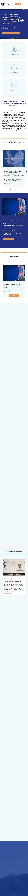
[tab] (14, 37)
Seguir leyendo (7, 593)
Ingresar (18, 4)
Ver (8, 239)
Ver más (11, 33)
